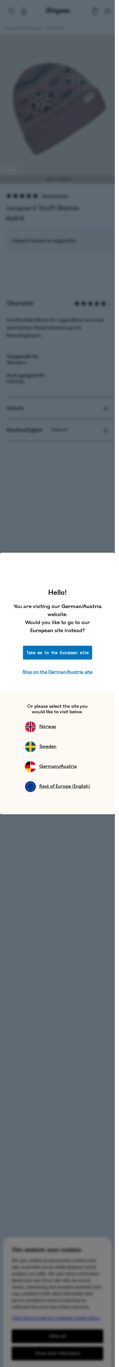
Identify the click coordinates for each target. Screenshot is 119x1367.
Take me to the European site (58, 652)
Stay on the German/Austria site (57, 672)
